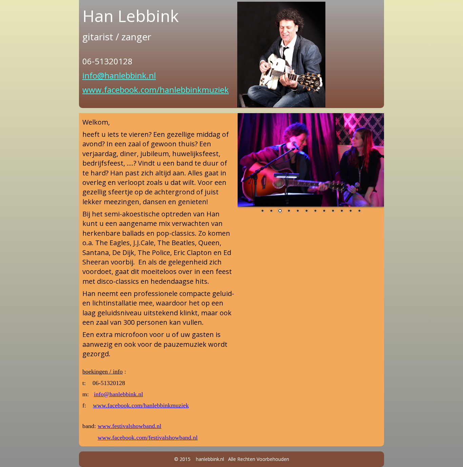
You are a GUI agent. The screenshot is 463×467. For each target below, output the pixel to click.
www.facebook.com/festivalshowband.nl (148, 437)
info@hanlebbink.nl (119, 75)
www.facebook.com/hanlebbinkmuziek (155, 89)
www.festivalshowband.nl (129, 426)
